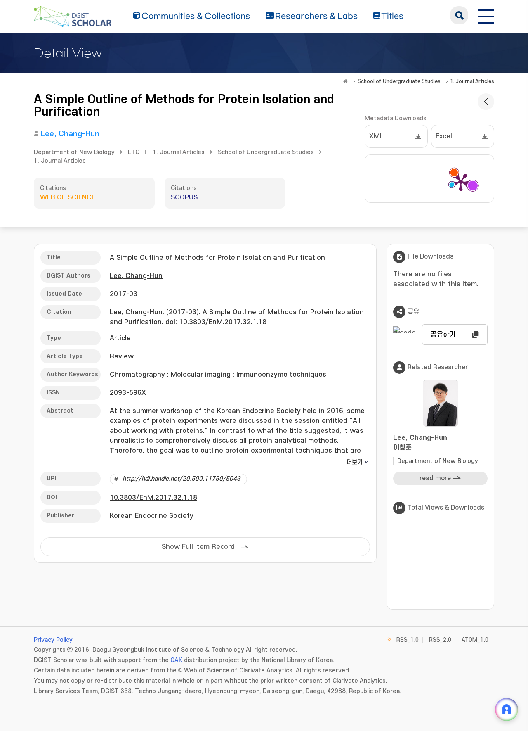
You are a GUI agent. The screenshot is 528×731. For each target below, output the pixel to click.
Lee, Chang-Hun (70, 134)
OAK (176, 660)
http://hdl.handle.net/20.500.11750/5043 (181, 478)
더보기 (354, 462)
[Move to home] (345, 81)
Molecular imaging (201, 374)
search (459, 15)
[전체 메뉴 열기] (486, 15)
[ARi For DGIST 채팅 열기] (506, 709)
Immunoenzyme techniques (281, 374)
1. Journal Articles (472, 81)
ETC (133, 152)
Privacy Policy (53, 639)
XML (376, 136)
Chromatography (137, 374)
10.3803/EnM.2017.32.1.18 (153, 497)
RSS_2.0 (440, 640)
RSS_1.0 (407, 640)
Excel (444, 136)
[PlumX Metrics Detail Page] (460, 181)
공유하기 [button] (443, 334)
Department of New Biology (74, 152)
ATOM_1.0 (475, 640)
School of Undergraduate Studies (399, 81)
